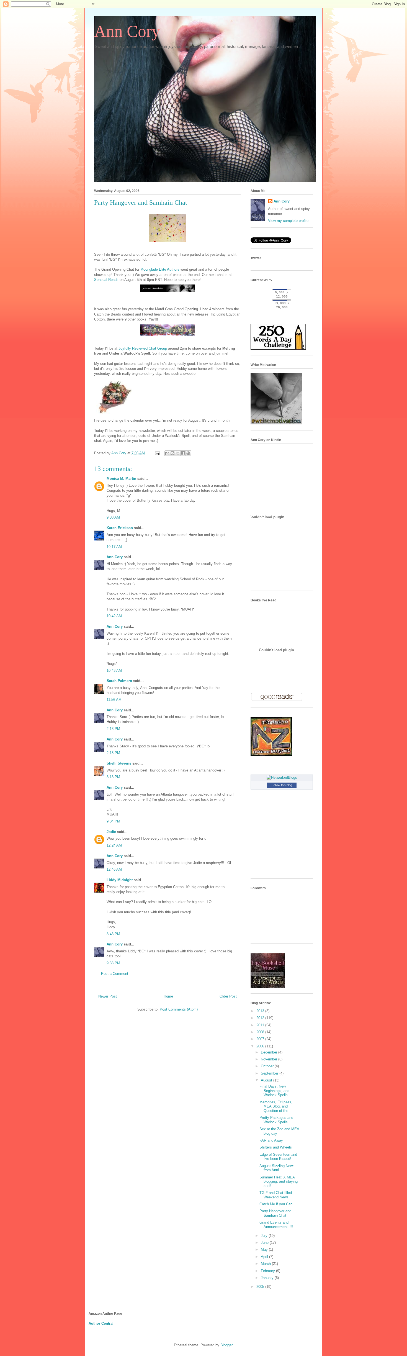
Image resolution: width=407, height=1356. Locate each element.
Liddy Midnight (120, 880)
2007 (260, 1039)
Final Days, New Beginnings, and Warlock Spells (274, 1090)
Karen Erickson (120, 528)
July (265, 1236)
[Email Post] (157, 453)
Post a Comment (114, 973)
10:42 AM (114, 616)
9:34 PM (113, 821)
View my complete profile (288, 221)
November (269, 1059)
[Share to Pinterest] (188, 453)
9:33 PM (113, 963)
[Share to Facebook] (183, 453)
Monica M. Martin (121, 478)
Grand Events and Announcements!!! (276, 1224)
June (265, 1242)
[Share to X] (178, 453)
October (268, 1066)
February (268, 1271)
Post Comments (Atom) (179, 1009)
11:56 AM (114, 700)
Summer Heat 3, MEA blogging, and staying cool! (278, 1181)
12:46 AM (114, 869)
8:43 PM (113, 934)
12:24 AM (114, 845)
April (265, 1257)
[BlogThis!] (172, 453)
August (267, 1080)
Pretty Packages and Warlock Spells (276, 1120)
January (268, 1278)
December (269, 1052)
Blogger (226, 1345)
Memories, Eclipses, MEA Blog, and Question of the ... (276, 1106)
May (265, 1249)
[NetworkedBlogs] (282, 777)
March (266, 1264)
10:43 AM (114, 670)
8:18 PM (113, 777)
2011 (260, 1025)
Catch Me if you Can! (276, 1204)
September (270, 1073)
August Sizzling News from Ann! (277, 1168)
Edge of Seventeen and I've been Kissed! (278, 1156)
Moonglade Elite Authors (159, 269)
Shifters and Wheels (275, 1147)
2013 (260, 1011)
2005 (260, 1287)
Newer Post (107, 996)
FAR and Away (271, 1140)
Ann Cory (127, 31)
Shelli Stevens (119, 763)
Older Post (228, 996)
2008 (260, 1032)
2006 (260, 1046)
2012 (260, 1018)
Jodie (111, 832)
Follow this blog (282, 785)
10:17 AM (114, 547)
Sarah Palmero (119, 681)
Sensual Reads (106, 280)
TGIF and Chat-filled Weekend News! (275, 1195)
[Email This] (167, 453)
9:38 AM (113, 517)
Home (168, 996)
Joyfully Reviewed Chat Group (143, 348)
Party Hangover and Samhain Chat (275, 1213)
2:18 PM (113, 729)
